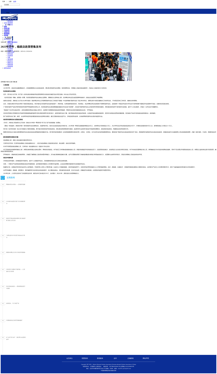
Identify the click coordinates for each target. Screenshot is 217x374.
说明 (14, 1)
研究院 (6, 35)
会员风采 (10, 55)
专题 (8, 57)
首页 (5, 9)
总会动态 (6, 30)
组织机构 (10, 21)
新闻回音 (10, 66)
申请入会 (6, 28)
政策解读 (10, 50)
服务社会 (10, 62)
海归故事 (10, 59)
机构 (5, 26)
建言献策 (6, 33)
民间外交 (10, 61)
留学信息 (10, 53)
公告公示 (6, 32)
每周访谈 (10, 64)
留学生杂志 (7, 68)
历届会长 (10, 24)
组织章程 (10, 22)
